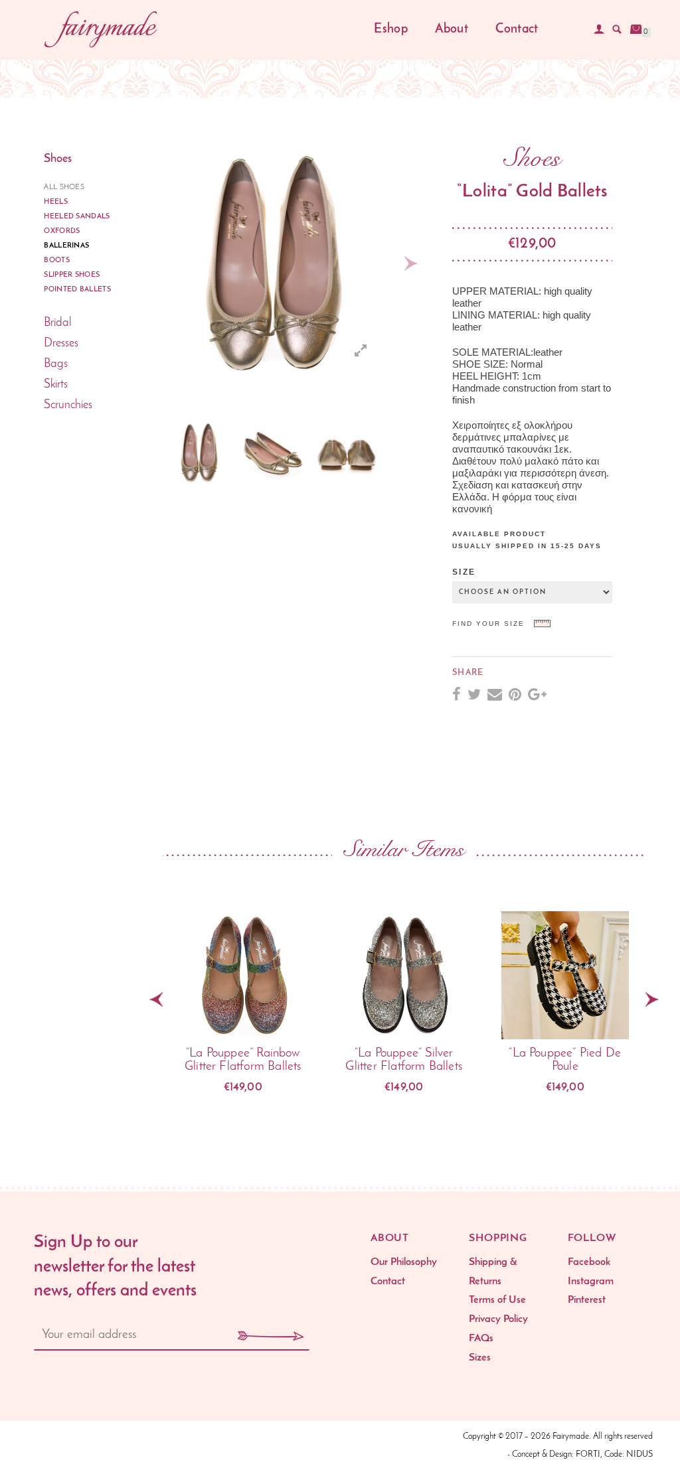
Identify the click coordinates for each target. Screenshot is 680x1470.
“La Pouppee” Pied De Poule (565, 1060)
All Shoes (64, 187)
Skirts (56, 385)
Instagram (591, 1281)
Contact (517, 29)
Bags (56, 364)
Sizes (480, 1358)
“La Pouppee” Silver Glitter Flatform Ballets (403, 1060)
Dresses (61, 344)
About (451, 29)
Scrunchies (68, 405)
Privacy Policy (498, 1319)
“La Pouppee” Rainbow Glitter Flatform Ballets (243, 1060)
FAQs (481, 1338)
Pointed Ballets (77, 289)
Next (411, 263)
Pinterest (587, 1300)
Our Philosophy (404, 1262)
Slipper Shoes (72, 275)
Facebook (589, 1262)
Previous (147, 452)
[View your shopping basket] (636, 29)
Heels (56, 202)
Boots (57, 260)
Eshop (391, 29)
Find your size (488, 623)
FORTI (588, 1454)
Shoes (58, 159)
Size (463, 572)
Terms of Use (497, 1300)
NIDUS (639, 1454)
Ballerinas (66, 246)
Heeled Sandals (77, 216)
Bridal (58, 323)
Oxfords (62, 231)
